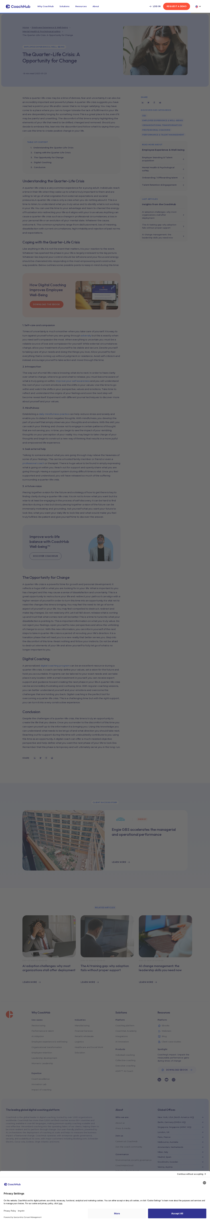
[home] (18, 6)
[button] (45, 6)
